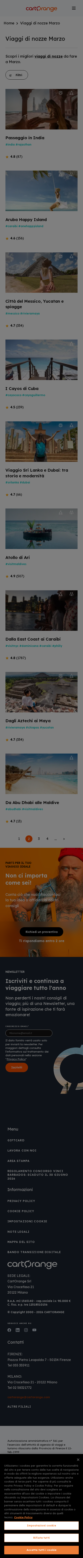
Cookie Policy (23, 1517)
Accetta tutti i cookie (42, 1549)
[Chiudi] (78, 1459)
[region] (41, 1506)
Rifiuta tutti (41, 1537)
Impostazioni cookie (41, 1525)
